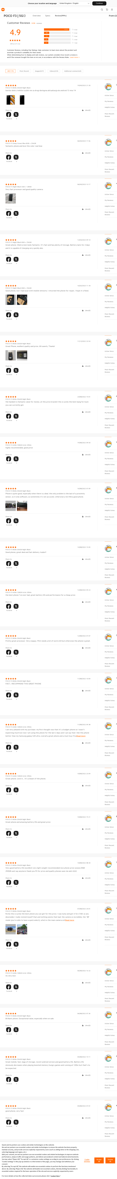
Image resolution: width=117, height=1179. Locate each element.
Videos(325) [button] (54, 71)
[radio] (62, 29)
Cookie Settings (87, 1160)
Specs (47, 16)
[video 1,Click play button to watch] (11, 300)
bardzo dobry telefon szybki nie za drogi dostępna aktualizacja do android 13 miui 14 (40, 90)
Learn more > (75, 57)
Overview (37, 16)
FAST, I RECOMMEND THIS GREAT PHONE (23, 684)
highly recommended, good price (19, 448)
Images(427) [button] (39, 71)
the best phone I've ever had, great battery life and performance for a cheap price (40, 595)
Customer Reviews (24, 23)
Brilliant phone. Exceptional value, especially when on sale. (29, 1019)
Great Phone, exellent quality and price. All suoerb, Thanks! (30, 346)
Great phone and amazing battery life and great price (28, 822)
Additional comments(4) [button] (72, 71)
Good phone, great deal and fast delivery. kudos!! (25, 552)
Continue (99, 3)
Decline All (110, 1160)
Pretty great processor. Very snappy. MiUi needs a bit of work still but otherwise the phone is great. (47, 641)
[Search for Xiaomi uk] (102, 9)
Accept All (99, 1160)
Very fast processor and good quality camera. (24, 189)
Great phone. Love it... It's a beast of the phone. (25, 779)
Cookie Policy (55, 1176)
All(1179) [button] (10, 71)
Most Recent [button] (24, 71)
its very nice (10, 976)
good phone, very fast (14, 1111)
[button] (112, 9)
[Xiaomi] (3, 9)
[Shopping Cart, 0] (107, 9)
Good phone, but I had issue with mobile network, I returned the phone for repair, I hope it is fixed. (47, 291)
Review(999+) (60, 16)
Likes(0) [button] (87, 110)
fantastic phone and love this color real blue (23, 146)
